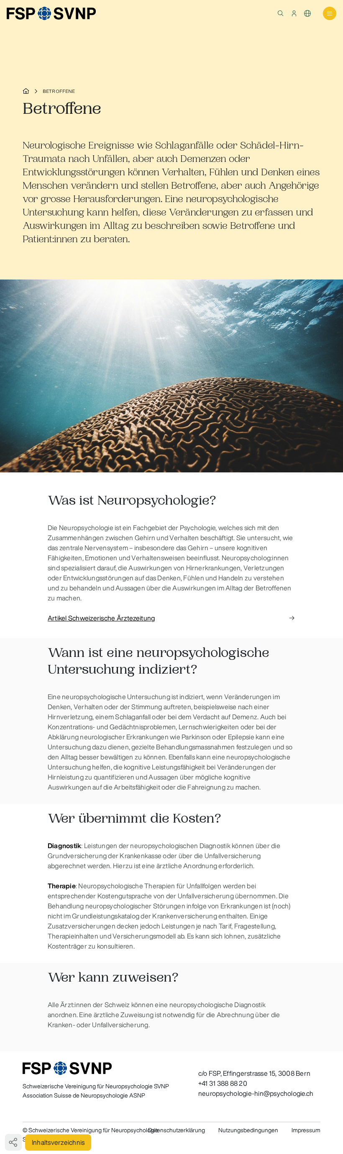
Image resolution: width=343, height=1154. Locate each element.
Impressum (306, 1130)
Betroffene (59, 91)
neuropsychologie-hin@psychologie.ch (255, 1093)
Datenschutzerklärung (176, 1130)
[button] (280, 13)
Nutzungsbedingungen (248, 1130)
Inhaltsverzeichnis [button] (58, 1142)
